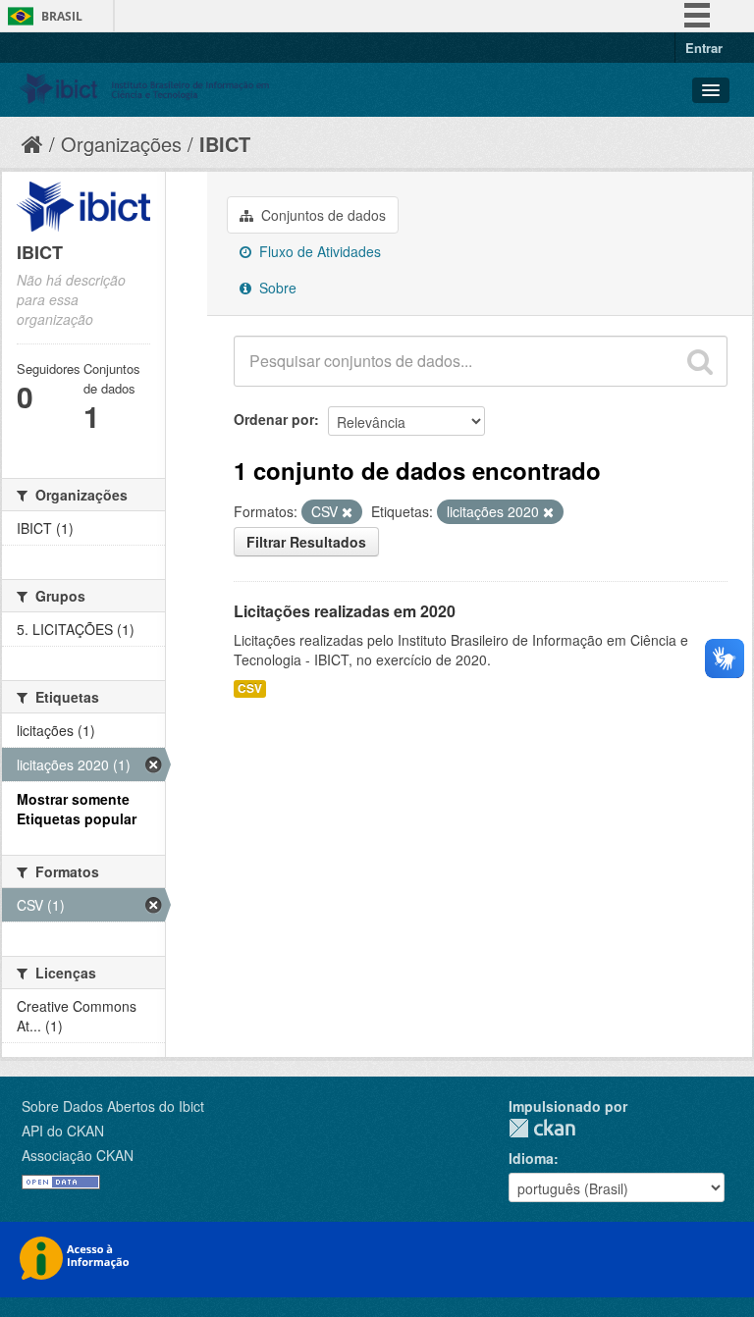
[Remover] (347, 512)
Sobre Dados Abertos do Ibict (113, 1106)
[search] (700, 361)
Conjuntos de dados (321, 215)
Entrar (704, 47)
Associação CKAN (78, 1155)
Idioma (531, 1158)
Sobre (275, 287)
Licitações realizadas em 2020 (345, 611)
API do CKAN (63, 1130)
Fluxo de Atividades (318, 251)
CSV (250, 688)
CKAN (542, 1128)
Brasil (61, 16)
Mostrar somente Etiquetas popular (76, 808)
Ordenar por (274, 419)
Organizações (121, 144)
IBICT (224, 144)
